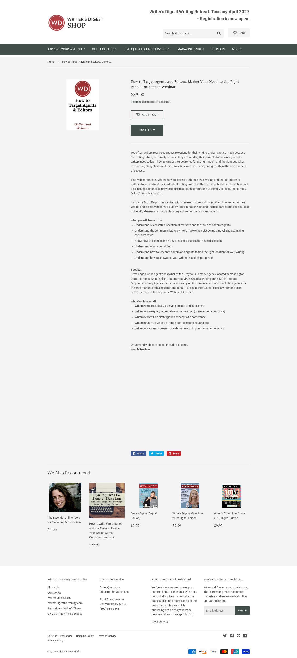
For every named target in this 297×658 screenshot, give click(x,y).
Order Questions (110, 587)
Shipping (136, 101)
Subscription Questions (114, 591)
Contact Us (54, 592)
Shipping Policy (85, 635)
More (236, 49)
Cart (241, 32)
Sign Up (242, 610)
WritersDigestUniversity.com (65, 603)
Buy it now (147, 129)
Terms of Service (107, 635)
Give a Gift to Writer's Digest (64, 613)
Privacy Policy (55, 640)
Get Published (103, 49)
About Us (53, 587)
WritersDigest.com (59, 597)
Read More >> (160, 622)
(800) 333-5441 (109, 608)
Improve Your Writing (65, 49)
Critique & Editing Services (146, 49)
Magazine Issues (190, 49)
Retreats (218, 49)
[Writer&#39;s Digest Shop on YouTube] (245, 636)
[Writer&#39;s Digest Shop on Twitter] (225, 636)
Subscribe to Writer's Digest (64, 608)
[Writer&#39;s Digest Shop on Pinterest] (238, 636)
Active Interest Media (68, 651)
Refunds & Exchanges (60, 635)
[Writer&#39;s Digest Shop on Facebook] (232, 636)
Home (50, 61)
